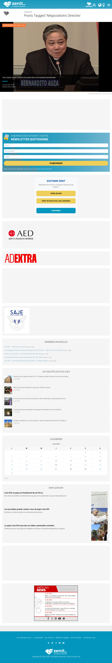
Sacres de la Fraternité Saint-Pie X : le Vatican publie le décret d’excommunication (40, 376)
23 (100, 465)
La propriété (38, 638)
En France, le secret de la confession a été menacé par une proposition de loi (39, 398)
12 (41, 461)
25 (26, 469)
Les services (49, 638)
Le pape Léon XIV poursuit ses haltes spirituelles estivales (29, 525)
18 (26, 465)
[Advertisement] (56, 114)
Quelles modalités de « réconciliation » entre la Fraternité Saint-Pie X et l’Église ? (39, 420)
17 (12, 465)
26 (41, 469)
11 (26, 461)
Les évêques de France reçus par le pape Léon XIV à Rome (24, 357)
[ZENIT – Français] (31, 4)
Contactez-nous (89, 638)
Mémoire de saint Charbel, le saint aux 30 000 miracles (31, 387)
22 (85, 465)
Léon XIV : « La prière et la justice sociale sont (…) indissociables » (26, 361)
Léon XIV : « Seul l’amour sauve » (15, 347)
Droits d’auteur (76, 638)
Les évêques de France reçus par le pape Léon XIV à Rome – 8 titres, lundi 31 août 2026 (34, 350)
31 (12, 473)
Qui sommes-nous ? (24, 638)
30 (100, 469)
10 (12, 461)
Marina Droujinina (9, 87)
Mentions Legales (62, 638)
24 (12, 469)
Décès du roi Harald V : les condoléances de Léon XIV (22, 354)
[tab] (45, 589)
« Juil (6, 478)
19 (41, 465)
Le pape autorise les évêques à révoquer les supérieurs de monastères (37, 409)
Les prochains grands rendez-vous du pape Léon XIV (26, 509)
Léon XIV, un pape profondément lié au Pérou (23, 493)
